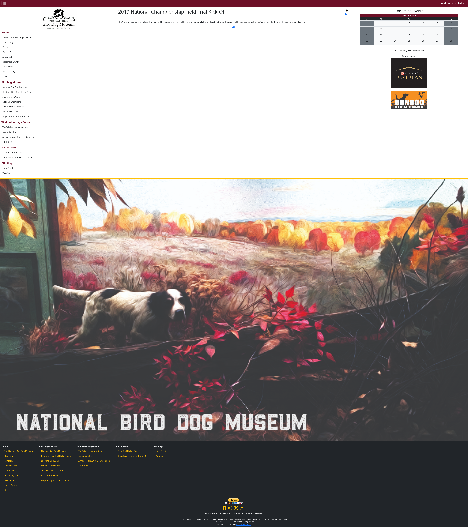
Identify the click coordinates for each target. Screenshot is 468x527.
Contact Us (7, 47)
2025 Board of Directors (13, 106)
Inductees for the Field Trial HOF (17, 157)
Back (347, 14)
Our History (7, 42)
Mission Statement (11, 111)
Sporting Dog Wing (11, 97)
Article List (7, 57)
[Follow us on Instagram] (230, 507)
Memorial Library (10, 132)
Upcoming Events (10, 61)
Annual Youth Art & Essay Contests (18, 137)
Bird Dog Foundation (453, 3)
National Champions (11, 101)
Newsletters (8, 66)
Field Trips (7, 141)
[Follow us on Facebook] (224, 507)
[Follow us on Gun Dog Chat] (242, 507)
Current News (8, 52)
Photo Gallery (8, 71)
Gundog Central (243, 524)
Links (4, 76)
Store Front (7, 168)
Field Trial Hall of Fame (12, 152)
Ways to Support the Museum (16, 116)
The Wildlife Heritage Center (15, 127)
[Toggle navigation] (4, 3)
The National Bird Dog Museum (16, 37)
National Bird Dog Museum (15, 87)
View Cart (6, 173)
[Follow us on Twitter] (236, 507)
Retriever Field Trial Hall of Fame (17, 92)
